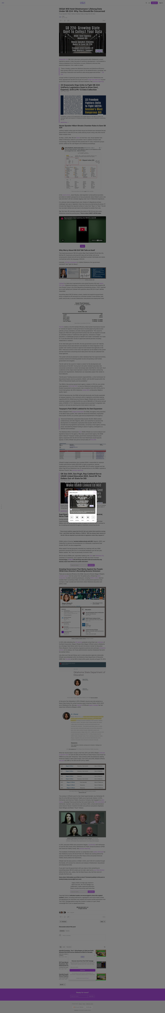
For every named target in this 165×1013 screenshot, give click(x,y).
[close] (95, 492)
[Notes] (88, 517)
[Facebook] (77, 517)
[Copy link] (72, 517)
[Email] (82, 517)
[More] (93, 517)
